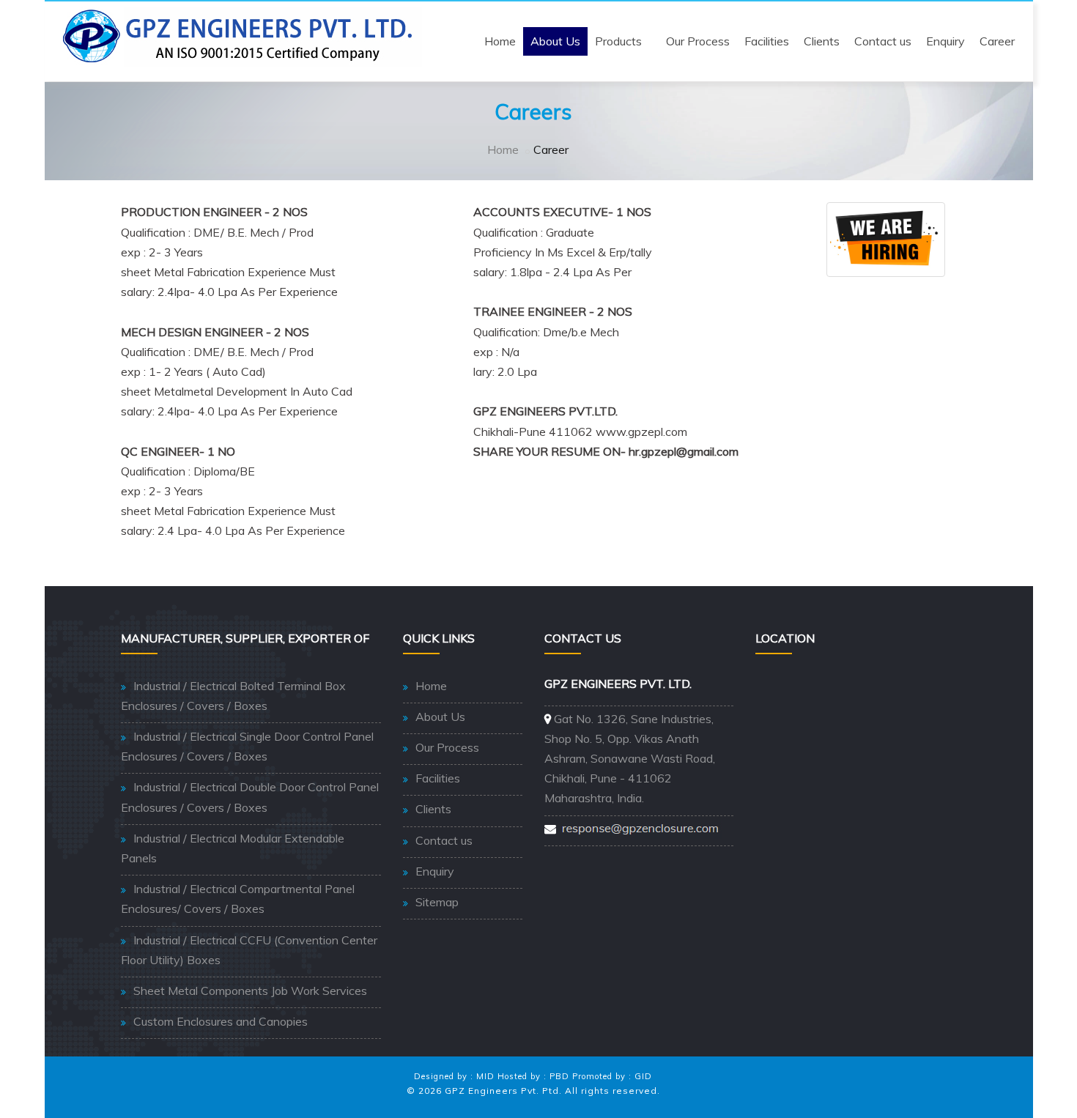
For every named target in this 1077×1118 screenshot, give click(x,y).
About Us (555, 41)
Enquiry (945, 41)
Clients (822, 41)
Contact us (882, 41)
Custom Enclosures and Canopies (220, 1021)
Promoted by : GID (612, 1076)
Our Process (698, 41)
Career (997, 41)
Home (500, 41)
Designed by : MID (454, 1076)
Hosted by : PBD (533, 1076)
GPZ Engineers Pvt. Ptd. (503, 1090)
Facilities (766, 41)
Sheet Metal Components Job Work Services (250, 990)
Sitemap (437, 902)
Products (618, 41)
